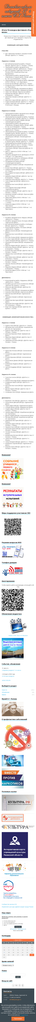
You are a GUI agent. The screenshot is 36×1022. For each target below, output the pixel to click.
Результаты (14, 929)
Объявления (5, 692)
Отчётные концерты (8, 676)
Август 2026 (18, 940)
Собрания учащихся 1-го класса (11, 670)
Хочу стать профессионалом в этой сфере (13, 923)
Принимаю (18, 1019)
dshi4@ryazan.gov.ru (15, 999)
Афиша (4, 694)
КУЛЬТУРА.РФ (6, 680)
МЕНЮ (4, 25)
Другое (5, 925)
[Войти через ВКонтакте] (16, 985)
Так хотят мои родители (9, 922)
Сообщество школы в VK (9, 904)
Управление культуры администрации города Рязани (17, 907)
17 (4, 952)
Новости (4, 690)
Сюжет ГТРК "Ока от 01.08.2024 (18, 635)
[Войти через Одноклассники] (22, 985)
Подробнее (24, 1015)
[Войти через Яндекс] (19, 985)
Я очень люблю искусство (9, 920)
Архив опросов (21, 929)
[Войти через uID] (13, 985)
